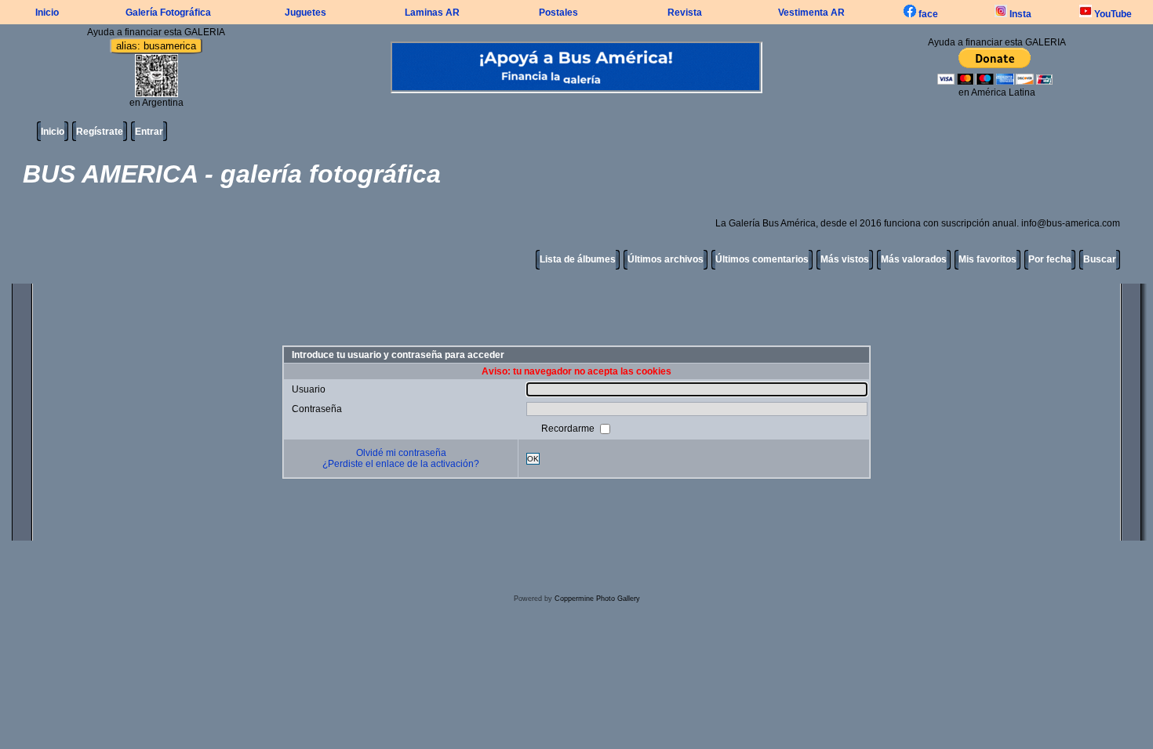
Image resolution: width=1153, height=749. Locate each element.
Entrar (149, 131)
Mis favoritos (987, 259)
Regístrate (99, 131)
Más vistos (844, 259)
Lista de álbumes (578, 259)
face (927, 14)
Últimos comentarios (762, 259)
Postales (558, 12)
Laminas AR (432, 12)
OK (533, 458)
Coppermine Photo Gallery (597, 598)
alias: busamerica (156, 46)
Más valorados (914, 259)
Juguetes (305, 12)
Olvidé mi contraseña (401, 452)
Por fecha (1049, 259)
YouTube (1112, 14)
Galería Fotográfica (168, 12)
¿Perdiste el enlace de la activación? (400, 463)
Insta (1019, 14)
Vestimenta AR (811, 12)
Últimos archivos (665, 259)
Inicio (47, 12)
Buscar (1099, 259)
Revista (684, 12)
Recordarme (569, 428)
